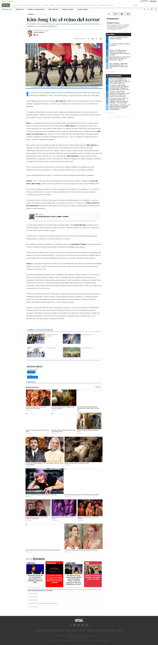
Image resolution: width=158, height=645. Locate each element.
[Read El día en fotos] (72, 335)
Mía (107, 630)
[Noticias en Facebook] (148, 10)
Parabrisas (82, 630)
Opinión (58, 5)
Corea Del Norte (32, 377)
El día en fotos (87, 334)
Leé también (40, 214)
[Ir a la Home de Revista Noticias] (5, 5)
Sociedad (23, 5)
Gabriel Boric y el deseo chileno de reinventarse (43, 603)
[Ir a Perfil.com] (153, 1)
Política (15, 5)
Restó (72, 5)
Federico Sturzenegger (36, 9)
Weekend (74, 630)
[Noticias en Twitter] (152, 10)
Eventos (65, 5)
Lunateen (112, 630)
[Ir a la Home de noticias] (79, 620)
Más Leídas (111, 35)
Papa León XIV (53, 9)
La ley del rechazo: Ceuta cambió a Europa (52, 216)
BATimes (120, 630)
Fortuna (61, 630)
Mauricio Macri (68, 9)
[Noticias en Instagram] (144, 10)
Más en (29, 559)
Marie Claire (53, 630)
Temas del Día (7, 9)
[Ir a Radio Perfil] (144, 1)
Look (97, 630)
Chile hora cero (33, 593)
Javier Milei (20, 9)
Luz (102, 630)
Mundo (38, 5)
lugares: (29, 375)
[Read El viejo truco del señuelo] (36, 335)
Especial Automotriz (88, 5)
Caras (46, 630)
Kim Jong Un (31, 372)
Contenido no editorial (105, 5)
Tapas (77, 5)
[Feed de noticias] (156, 10)
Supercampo (90, 630)
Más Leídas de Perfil (114, 76)
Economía (30, 5)
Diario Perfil (39, 630)
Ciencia (51, 5)
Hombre (67, 630)
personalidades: (32, 370)
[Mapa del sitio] (87, 625)
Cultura (45, 5)
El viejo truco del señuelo (52, 335)
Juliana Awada (82, 9)
